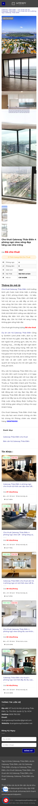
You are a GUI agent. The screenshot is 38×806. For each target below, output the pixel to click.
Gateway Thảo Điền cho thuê (15, 437)
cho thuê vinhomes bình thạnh (22, 791)
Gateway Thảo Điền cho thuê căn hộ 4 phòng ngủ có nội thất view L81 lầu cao (18, 582)
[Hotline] (6, 800)
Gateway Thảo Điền (9, 10)
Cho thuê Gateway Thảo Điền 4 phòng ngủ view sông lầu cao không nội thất (18, 630)
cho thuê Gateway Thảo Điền (18, 770)
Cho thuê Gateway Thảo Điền (14, 289)
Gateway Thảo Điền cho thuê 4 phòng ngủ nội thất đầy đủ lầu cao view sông (18, 679)
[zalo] (5, 789)
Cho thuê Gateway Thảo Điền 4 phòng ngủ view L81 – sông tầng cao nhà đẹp (18, 533)
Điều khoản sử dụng (27, 803)
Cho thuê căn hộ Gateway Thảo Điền (16, 10)
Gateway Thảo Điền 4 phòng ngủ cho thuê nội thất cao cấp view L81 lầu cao (17, 485)
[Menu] (3, 3)
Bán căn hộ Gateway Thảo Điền (16, 441)
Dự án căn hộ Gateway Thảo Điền (16, 333)
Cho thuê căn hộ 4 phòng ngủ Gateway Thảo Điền (19, 11)
